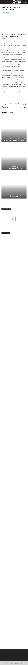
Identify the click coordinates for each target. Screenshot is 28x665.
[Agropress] (14, 2)
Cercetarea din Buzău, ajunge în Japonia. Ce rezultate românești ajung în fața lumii (14, 139)
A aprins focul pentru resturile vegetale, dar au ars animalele (14, 195)
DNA (2, 34)
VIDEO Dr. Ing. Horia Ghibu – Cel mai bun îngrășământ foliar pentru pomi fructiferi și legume (21, 105)
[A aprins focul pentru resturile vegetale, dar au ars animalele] (14, 185)
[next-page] (5, 201)
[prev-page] (2, 201)
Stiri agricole (14, 136)
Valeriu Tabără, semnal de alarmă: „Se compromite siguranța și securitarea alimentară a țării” (6, 105)
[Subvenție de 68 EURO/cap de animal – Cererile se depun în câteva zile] (14, 156)
